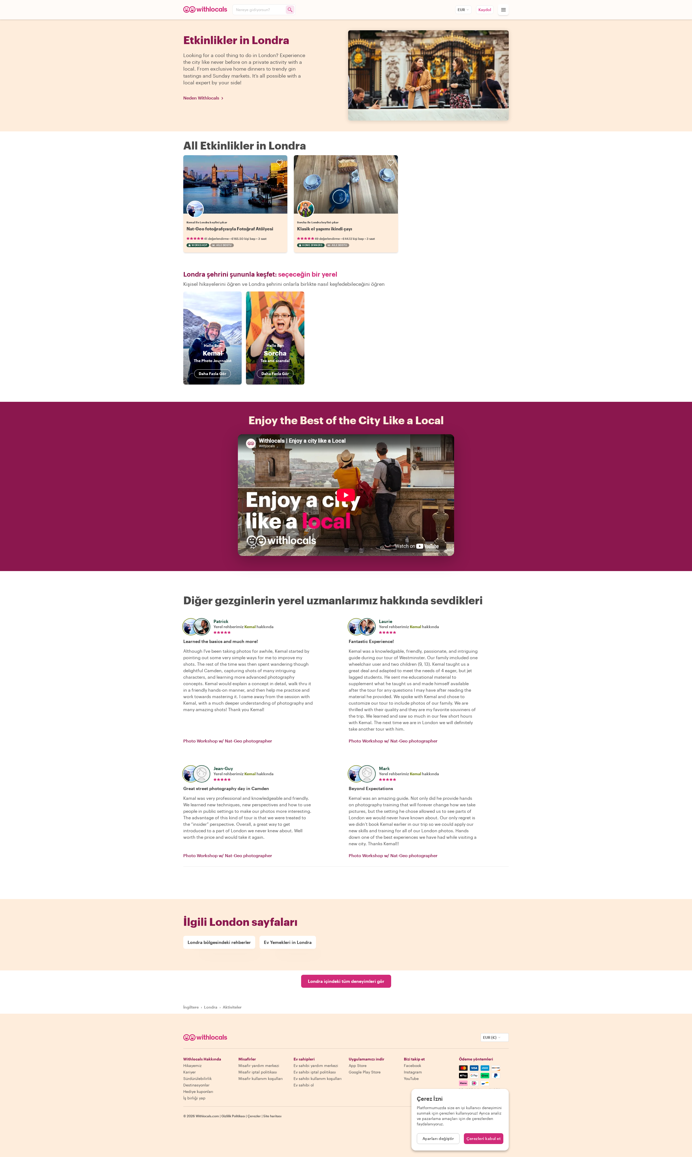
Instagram (413, 1072)
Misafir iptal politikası (257, 1072)
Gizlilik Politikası (233, 1116)
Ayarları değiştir (438, 1138)
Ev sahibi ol (304, 1085)
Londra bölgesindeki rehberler (219, 942)
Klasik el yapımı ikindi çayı (324, 228)
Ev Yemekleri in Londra (288, 942)
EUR (461, 9)
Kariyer (189, 1072)
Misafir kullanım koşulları (260, 1078)
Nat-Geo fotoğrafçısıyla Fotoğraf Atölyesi (230, 228)
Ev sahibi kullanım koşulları (318, 1078)
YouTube (411, 1078)
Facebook (412, 1065)
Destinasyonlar (196, 1085)
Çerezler (254, 1116)
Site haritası (272, 1116)
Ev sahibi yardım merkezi (316, 1065)
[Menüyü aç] (503, 9)
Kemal (250, 626)
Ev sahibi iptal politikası (315, 1072)
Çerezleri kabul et (484, 1138)
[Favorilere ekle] (279, 162)
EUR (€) (490, 1037)
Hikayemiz (192, 1065)
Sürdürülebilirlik (197, 1078)
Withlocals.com (207, 1116)
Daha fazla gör (212, 373)
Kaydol (484, 9)
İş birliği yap (194, 1098)
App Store (358, 1065)
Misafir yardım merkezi (258, 1065)
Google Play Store (365, 1072)
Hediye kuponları (198, 1091)
